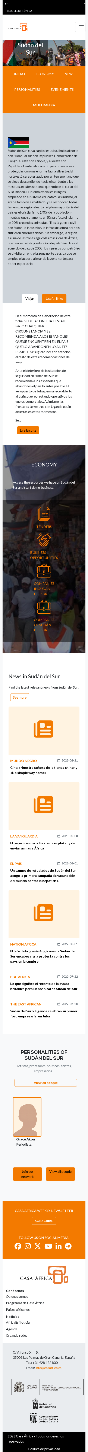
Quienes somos (17, 1296)
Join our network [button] (27, 1174)
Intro (19, 74)
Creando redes (16, 1335)
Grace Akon (25, 1139)
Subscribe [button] (44, 1221)
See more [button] (19, 697)
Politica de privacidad (44, 1449)
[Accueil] (20, 27)
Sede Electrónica (19, 10)
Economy (45, 74)
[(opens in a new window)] (18, 1246)
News (69, 74)
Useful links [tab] (54, 298)
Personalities (27, 89)
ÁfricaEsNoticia (18, 1322)
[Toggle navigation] (80, 27)
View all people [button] (46, 1083)
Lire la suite (28, 430)
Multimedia (44, 105)
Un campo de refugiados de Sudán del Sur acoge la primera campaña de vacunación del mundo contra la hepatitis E (43, 875)
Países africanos (18, 1309)
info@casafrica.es (48, 1368)
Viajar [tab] (29, 298)
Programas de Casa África (25, 1303)
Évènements (62, 89)
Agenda (11, 1329)
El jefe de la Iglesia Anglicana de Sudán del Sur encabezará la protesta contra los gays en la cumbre (42, 956)
